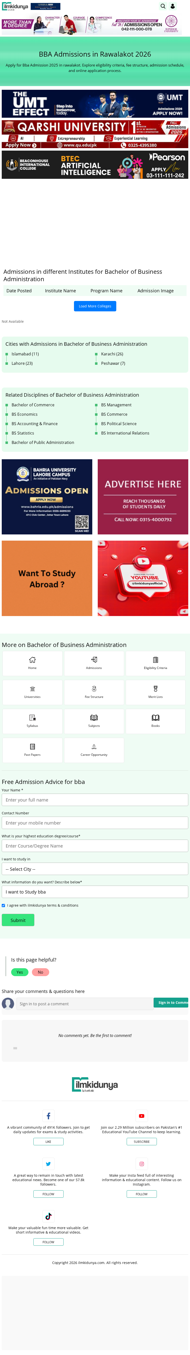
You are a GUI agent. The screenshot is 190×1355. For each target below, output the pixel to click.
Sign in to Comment (173, 1002)
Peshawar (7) (113, 363)
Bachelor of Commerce (33, 405)
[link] (45, 6)
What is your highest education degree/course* (41, 836)
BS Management (116, 405)
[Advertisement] (95, 219)
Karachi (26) (112, 354)
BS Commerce (114, 414)
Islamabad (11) (25, 354)
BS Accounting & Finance (35, 423)
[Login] (172, 6)
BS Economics (25, 414)
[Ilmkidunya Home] (15, 6)
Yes (20, 972)
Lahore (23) (22, 363)
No (40, 972)
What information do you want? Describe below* (42, 882)
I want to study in (16, 859)
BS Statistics (23, 433)
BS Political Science (119, 423)
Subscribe (142, 1142)
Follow (48, 1194)
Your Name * (12, 790)
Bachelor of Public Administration (43, 442)
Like (48, 1142)
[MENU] (184, 6)
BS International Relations (125, 433)
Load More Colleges (95, 306)
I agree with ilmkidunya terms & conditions (42, 905)
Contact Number (15, 813)
